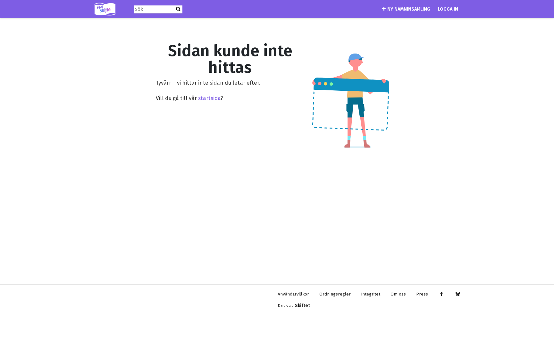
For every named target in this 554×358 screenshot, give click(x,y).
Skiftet (302, 305)
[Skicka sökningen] (178, 9)
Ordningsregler (335, 294)
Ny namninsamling (408, 9)
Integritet (370, 294)
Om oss (398, 294)
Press (422, 294)
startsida (209, 98)
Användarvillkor (293, 294)
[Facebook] (441, 294)
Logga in (448, 9)
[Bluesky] (458, 294)
